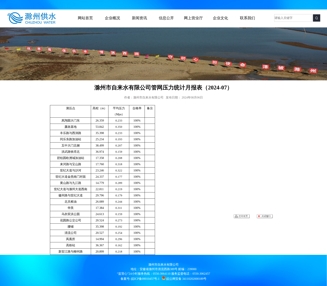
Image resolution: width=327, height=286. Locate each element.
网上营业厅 (193, 18)
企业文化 (220, 18)
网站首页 (85, 18)
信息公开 (166, 18)
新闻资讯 (139, 18)
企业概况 (112, 18)
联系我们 (247, 18)
